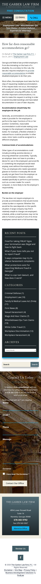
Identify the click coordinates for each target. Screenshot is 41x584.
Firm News (10, 308)
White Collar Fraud (13, 327)
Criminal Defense (13, 293)
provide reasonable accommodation (18, 72)
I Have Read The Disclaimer (17, 474)
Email (6, 415)
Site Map (18, 570)
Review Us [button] (20, 548)
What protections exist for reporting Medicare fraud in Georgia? (18, 268)
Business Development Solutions (19, 572)
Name (6, 402)
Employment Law (21, 56)
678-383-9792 (12, 392)
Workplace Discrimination (17, 331)
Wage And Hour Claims (15, 316)
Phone (6, 427)
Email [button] (22, 17)
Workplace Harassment (16, 335)
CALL (35, 17)
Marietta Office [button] (20, 528)
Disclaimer (7, 468)
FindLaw (20, 575)
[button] (7, 17)
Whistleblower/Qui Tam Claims (19, 320)
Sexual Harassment (14, 312)
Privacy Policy (29, 570)
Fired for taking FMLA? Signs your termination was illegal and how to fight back (20, 244)
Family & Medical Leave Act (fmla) (20, 301)
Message (7, 439)
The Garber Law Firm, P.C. (23, 54)
